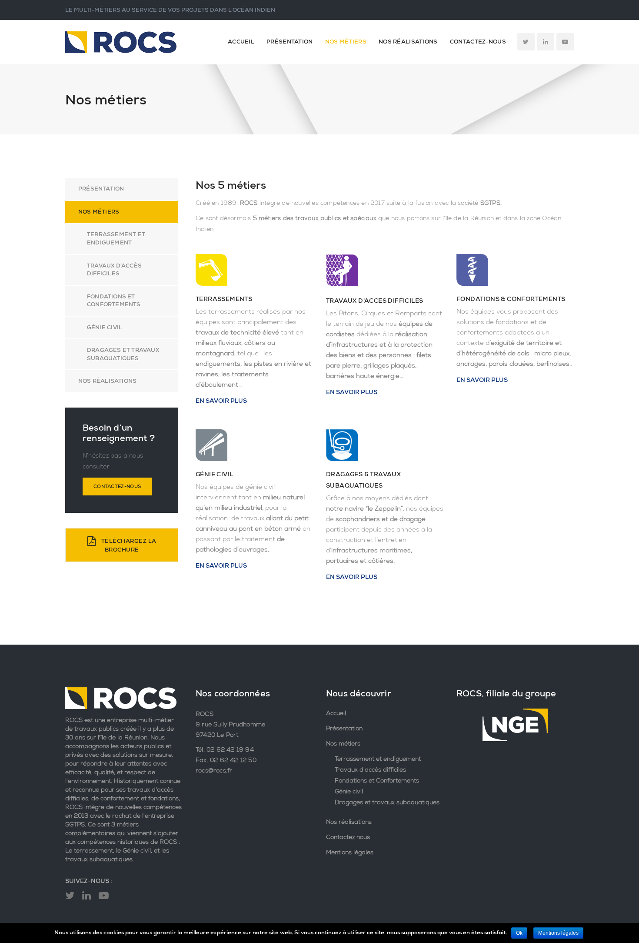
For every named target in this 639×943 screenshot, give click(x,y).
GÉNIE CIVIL (214, 474)
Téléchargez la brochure (128, 545)
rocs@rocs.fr (214, 770)
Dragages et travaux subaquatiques (123, 354)
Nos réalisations (408, 41)
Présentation (289, 41)
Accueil (241, 41)
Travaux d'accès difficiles (370, 769)
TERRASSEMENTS (224, 299)
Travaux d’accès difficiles (114, 270)
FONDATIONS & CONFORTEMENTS (510, 299)
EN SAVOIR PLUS (221, 401)
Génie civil (349, 791)
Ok (519, 933)
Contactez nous (348, 837)
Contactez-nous (478, 41)
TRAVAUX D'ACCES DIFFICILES (374, 300)
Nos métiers (345, 41)
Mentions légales (349, 852)
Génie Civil (104, 327)
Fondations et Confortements (114, 300)
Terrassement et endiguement (116, 238)
